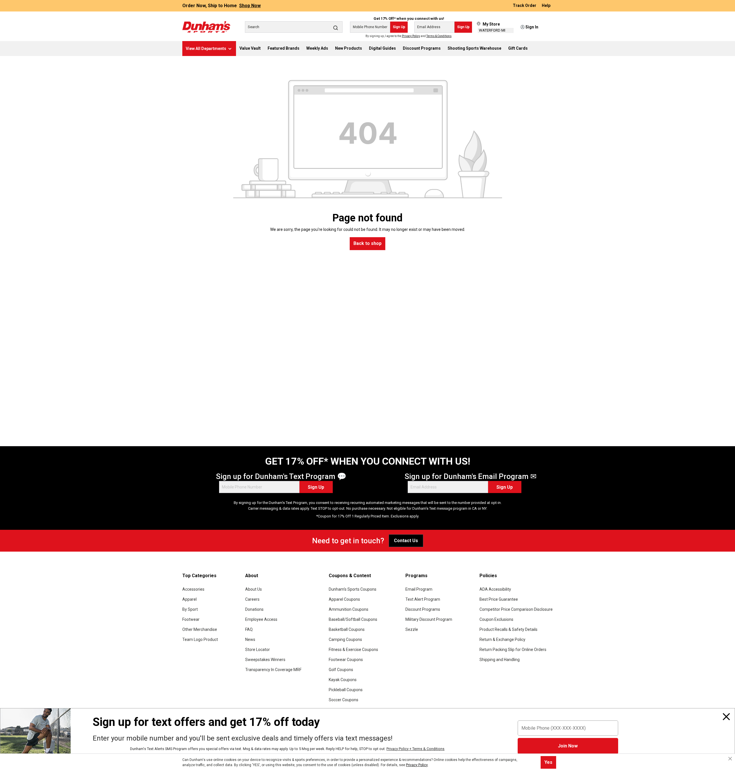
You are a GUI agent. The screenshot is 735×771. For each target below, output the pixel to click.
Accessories (193, 589)
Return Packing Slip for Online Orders (512, 649)
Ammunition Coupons (348, 609)
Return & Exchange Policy (502, 639)
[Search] (335, 28)
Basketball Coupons (347, 629)
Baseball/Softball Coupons (353, 619)
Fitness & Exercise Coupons (353, 649)
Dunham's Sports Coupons (352, 589)
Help (546, 5)
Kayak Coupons (343, 679)
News (250, 639)
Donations (254, 609)
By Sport (190, 609)
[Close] (726, 716)
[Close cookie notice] (730, 758)
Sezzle (411, 629)
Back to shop (367, 243)
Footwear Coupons (346, 659)
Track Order (525, 5)
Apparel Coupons (344, 599)
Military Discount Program (428, 619)
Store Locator (257, 649)
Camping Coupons (345, 639)
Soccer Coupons (343, 699)
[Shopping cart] (549, 27)
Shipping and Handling (499, 659)
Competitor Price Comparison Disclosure (516, 609)
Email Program (418, 589)
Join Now (568, 746)
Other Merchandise (199, 629)
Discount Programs (422, 609)
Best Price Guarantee (498, 599)
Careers (252, 599)
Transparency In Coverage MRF (273, 669)
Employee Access (261, 619)
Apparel (189, 599)
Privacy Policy (411, 36)
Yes (548, 762)
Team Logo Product (200, 639)
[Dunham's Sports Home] (206, 27)
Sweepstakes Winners (265, 659)
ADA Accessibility (495, 589)
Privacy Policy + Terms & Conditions (415, 749)
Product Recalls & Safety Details (508, 629)
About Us (253, 589)
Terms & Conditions (439, 36)
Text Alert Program (422, 599)
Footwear (191, 619)
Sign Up (399, 27)
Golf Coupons (341, 669)
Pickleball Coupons (346, 689)
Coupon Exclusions (496, 619)
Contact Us (406, 540)
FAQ (249, 629)
